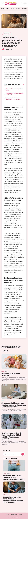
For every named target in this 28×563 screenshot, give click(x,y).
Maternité (6, 33)
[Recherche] (21, 3)
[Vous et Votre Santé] (10, 3)
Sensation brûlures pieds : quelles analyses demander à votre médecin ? (13, 405)
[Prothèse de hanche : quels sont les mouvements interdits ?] (14, 465)
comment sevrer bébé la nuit (12, 141)
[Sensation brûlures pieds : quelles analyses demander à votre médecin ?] (14, 391)
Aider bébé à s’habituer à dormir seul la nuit (14, 94)
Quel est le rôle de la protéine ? (10, 374)
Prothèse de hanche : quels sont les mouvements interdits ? (14, 477)
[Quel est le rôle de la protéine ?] (14, 361)
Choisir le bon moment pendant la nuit (14, 89)
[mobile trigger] (2, 3)
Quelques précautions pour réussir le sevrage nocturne (13, 98)
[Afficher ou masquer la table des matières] (22, 85)
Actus (2, 371)
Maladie (5, 494)
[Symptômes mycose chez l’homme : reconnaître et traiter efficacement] (14, 487)
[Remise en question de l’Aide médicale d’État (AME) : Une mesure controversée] (14, 421)
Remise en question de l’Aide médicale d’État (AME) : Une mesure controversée (11, 436)
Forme (2, 400)
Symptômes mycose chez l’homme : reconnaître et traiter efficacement (13, 500)
